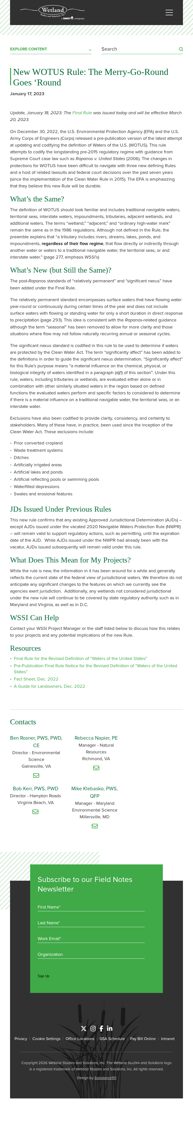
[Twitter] (84, 1028)
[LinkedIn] (109, 1028)
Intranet (168, 1038)
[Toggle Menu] (169, 13)
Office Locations (80, 1038)
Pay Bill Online (143, 1038)
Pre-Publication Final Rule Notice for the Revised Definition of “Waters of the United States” (95, 668)
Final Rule (82, 112)
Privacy (21, 1038)
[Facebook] (101, 1028)
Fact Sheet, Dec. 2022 (36, 679)
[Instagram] (93, 1028)
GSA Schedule (112, 1038)
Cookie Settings (46, 1038)
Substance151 (105, 1077)
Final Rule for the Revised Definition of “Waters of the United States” (80, 658)
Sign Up (43, 976)
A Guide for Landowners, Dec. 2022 (49, 686)
